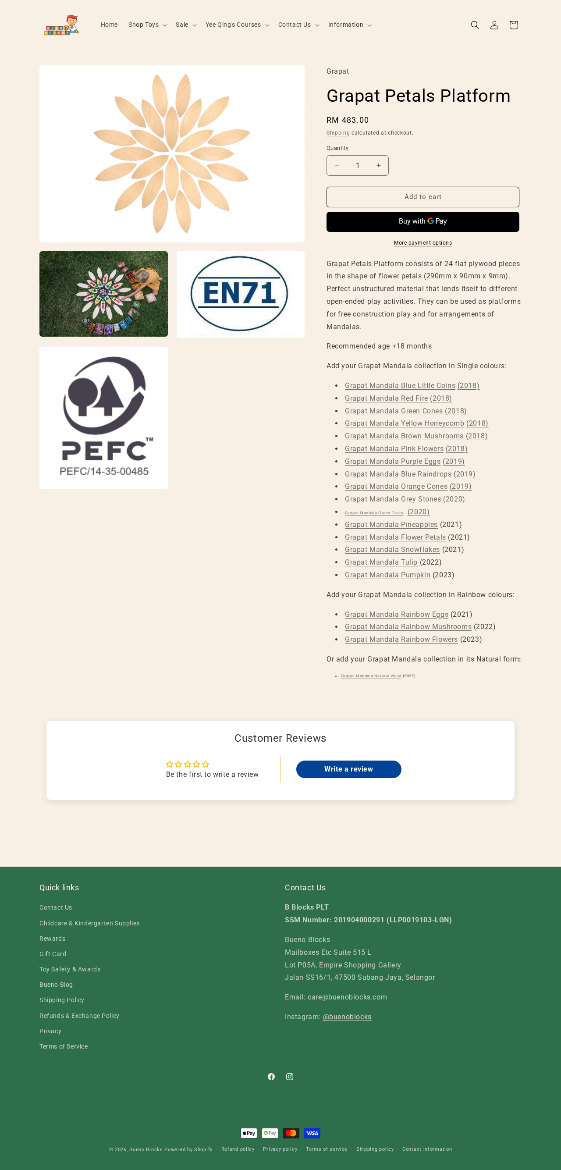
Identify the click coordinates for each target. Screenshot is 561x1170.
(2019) (454, 461)
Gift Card (52, 953)
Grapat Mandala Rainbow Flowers (401, 639)
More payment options (423, 243)
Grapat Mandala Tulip (381, 562)
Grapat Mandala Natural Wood (371, 676)
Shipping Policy (62, 1000)
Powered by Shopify (188, 1149)
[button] (146, 24)
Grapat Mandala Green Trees (374, 513)
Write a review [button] (348, 769)
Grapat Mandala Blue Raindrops (398, 474)
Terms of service (327, 1149)
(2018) (469, 385)
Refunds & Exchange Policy (79, 1015)
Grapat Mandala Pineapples (391, 524)
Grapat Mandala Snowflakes (392, 549)
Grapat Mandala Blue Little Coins (400, 385)
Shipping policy (375, 1149)
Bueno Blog (56, 984)
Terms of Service (63, 1046)
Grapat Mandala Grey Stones (393, 499)
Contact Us (55, 907)
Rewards (52, 938)
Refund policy (238, 1149)
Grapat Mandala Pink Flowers (394, 449)
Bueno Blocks (146, 1149)
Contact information (427, 1149)
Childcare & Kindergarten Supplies (89, 923)
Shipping (338, 133)
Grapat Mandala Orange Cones (396, 486)
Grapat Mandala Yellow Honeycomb (405, 423)
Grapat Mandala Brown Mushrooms (404, 436)
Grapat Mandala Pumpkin (387, 575)
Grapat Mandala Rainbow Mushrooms (408, 626)
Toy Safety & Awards (69, 969)
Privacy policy (280, 1149)
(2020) (454, 499)
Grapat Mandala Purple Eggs (393, 461)
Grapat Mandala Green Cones (394, 411)
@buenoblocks (347, 1017)
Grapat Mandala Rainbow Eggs (396, 614)
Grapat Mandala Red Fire (386, 398)
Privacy (50, 1031)
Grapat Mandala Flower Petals (395, 537)
